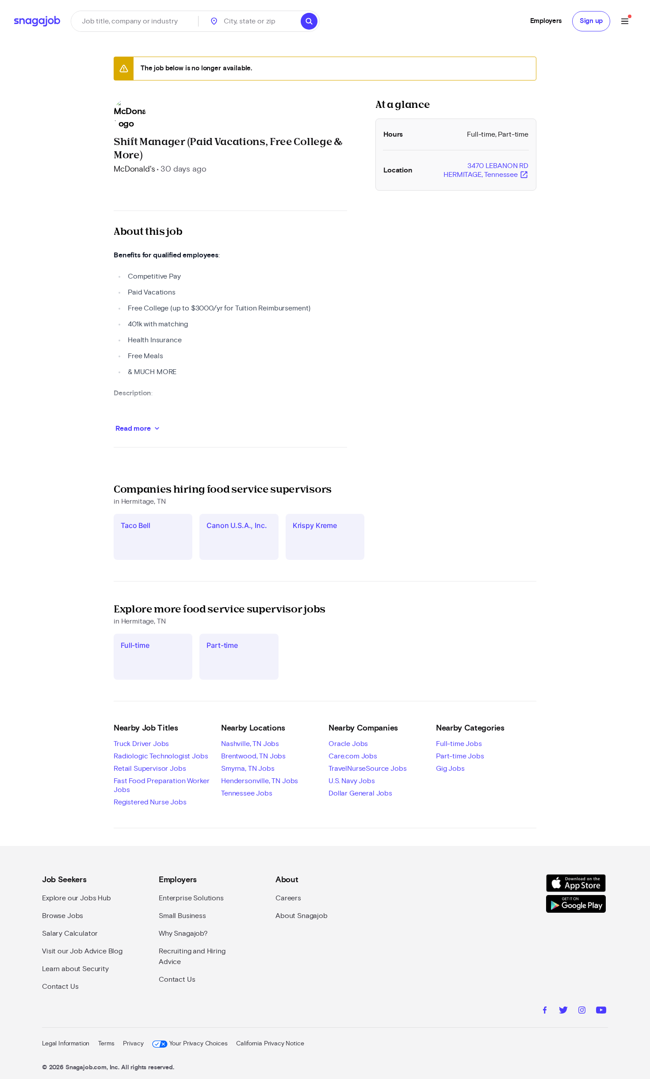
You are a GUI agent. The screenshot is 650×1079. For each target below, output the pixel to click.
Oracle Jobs (348, 743)
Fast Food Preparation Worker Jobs (162, 785)
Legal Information (65, 1044)
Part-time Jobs (460, 756)
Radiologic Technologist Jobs (161, 756)
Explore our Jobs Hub (76, 898)
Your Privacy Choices (198, 1044)
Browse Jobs (62, 915)
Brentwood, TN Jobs (253, 756)
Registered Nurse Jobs (150, 802)
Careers (288, 898)
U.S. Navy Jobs (352, 780)
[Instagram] (581, 1011)
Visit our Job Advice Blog (82, 951)
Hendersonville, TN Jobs (259, 780)
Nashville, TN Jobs (250, 743)
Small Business (182, 915)
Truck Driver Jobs (141, 743)
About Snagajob (301, 915)
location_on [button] (214, 21)
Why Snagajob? (183, 933)
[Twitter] (563, 1011)
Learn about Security (75, 968)
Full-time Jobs (459, 743)
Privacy (133, 1044)
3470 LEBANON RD (486, 170)
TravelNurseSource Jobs (367, 768)
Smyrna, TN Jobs (248, 768)
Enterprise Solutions (191, 898)
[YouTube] (601, 1011)
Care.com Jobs (353, 756)
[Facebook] (544, 1011)
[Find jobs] (309, 21)
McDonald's (134, 169)
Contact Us (60, 986)
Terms (106, 1044)
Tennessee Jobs (246, 793)
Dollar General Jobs (360, 793)
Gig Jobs (450, 768)
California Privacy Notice (270, 1044)
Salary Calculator (70, 933)
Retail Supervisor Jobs (150, 768)
